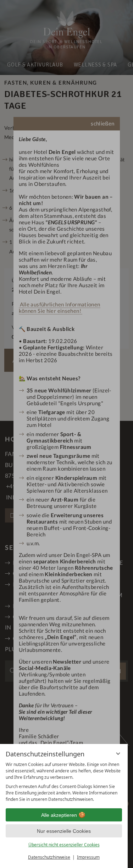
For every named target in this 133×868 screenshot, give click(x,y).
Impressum (88, 857)
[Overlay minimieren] (118, 753)
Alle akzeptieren (59, 815)
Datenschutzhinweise (49, 857)
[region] (64, 782)
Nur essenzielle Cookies (64, 831)
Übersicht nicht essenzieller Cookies (64, 845)
